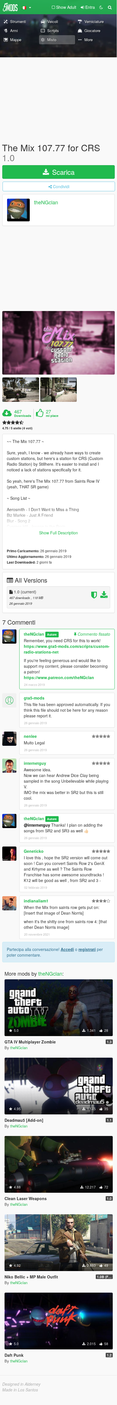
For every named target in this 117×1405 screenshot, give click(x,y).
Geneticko (34, 851)
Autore (52, 634)
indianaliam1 (36, 901)
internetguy (35, 763)
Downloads (22, 415)
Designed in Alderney (21, 1384)
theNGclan (46, 202)
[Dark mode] (101, 7)
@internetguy (37, 825)
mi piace (52, 415)
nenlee (30, 736)
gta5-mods (34, 698)
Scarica (62, 172)
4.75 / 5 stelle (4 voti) (17, 428)
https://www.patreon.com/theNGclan (59, 677)
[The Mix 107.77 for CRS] (58, 342)
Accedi (67, 949)
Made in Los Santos (20, 1390)
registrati (87, 949)
